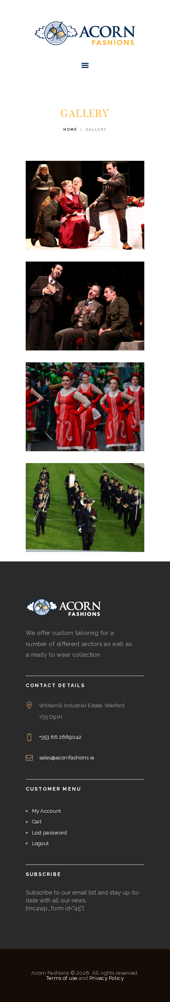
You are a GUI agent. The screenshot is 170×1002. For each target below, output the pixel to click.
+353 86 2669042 (60, 737)
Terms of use (61, 978)
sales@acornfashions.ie (66, 758)
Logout (40, 843)
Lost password (49, 833)
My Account (46, 811)
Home (70, 130)
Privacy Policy (106, 978)
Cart (37, 822)
